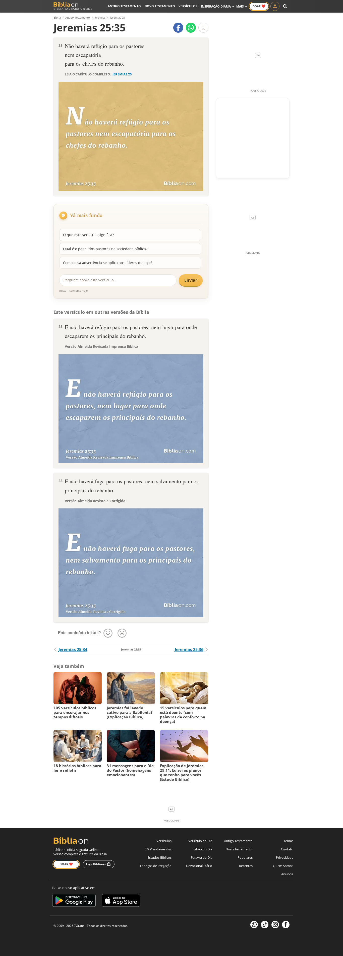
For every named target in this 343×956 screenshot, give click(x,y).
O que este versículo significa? (88, 234)
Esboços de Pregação (156, 865)
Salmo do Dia (202, 849)
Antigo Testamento (124, 6)
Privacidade (284, 857)
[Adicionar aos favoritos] (203, 28)
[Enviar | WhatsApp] (191, 28)
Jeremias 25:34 (73, 649)
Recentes (246, 865)
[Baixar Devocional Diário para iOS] (121, 901)
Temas (288, 841)
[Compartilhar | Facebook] (178, 28)
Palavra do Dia (201, 857)
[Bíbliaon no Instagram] (275, 924)
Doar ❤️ (66, 864)
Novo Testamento (159, 6)
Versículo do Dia (200, 841)
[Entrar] (274, 6)
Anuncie (287, 874)
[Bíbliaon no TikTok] (264, 924)
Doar (259, 6)
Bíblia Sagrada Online (72, 9)
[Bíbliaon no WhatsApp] (254, 924)
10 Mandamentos (158, 849)
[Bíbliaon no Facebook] (286, 924)
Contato (287, 849)
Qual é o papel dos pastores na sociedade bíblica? (105, 248)
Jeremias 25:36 (189, 649)
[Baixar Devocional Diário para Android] (74, 901)
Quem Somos (283, 865)
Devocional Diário (199, 865)
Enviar (190, 280)
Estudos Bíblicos (159, 857)
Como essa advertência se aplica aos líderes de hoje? (107, 262)
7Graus (79, 926)
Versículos (188, 6)
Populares (245, 857)
